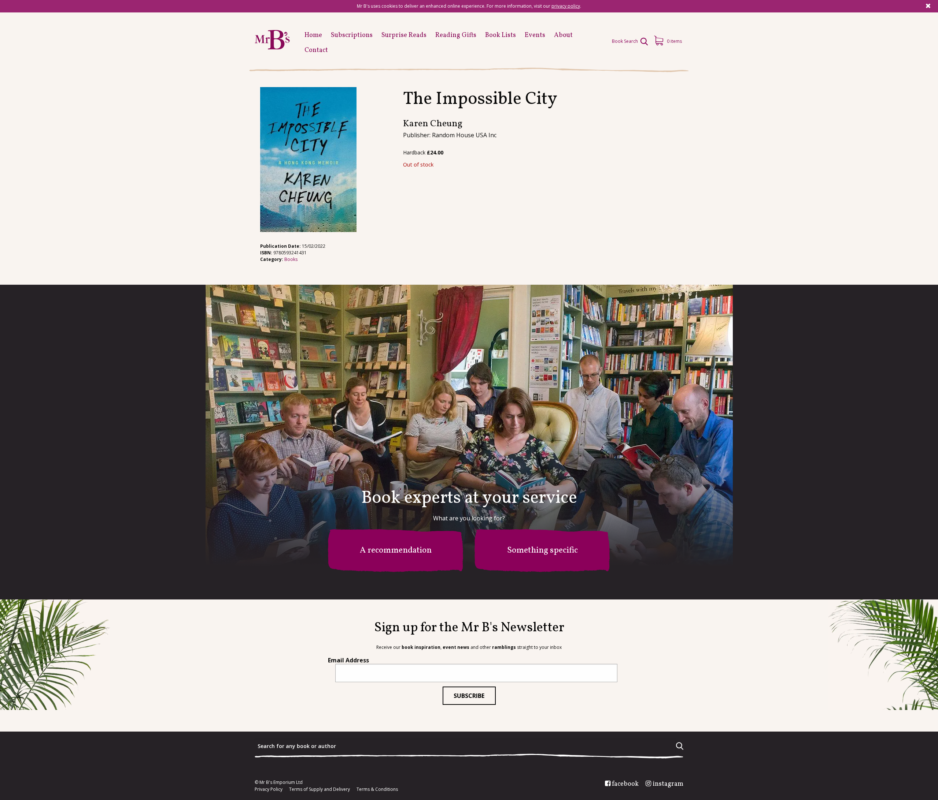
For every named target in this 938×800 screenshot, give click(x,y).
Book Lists (500, 35)
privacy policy (565, 6)
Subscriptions (352, 35)
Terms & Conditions (377, 789)
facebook (625, 784)
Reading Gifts (455, 35)
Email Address (348, 660)
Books (291, 259)
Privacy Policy (268, 789)
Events (535, 35)
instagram (668, 784)
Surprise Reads (403, 35)
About (563, 35)
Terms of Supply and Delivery (319, 789)
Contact (316, 50)
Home (313, 35)
